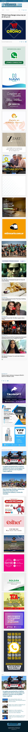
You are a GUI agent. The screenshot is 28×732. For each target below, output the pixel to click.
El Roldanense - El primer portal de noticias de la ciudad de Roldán (12, 5)
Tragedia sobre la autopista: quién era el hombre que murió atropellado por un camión (16, 717)
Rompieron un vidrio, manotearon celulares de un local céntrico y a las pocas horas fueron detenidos (15, 711)
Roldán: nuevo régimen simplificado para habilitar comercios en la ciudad (16, 705)
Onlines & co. (14, 729)
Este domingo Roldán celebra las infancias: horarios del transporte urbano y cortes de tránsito (17, 700)
